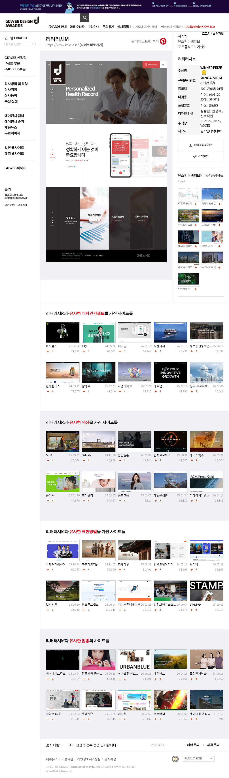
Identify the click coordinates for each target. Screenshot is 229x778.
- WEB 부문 (12, 63)
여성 (203, 94)
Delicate (86, 455)
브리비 (194, 564)
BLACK (205, 121)
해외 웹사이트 (14, 153)
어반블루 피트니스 (129, 674)
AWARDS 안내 (58, 26)
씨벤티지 (159, 346)
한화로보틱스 (162, 455)
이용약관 (67, 759)
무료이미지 (12, 133)
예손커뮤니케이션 (129, 605)
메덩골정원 (161, 495)
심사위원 (10, 89)
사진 (203, 105)
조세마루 (123, 564)
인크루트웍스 (90, 605)
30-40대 (214, 99)
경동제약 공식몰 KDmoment (99, 674)
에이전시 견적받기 (172, 26)
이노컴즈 (51, 346)
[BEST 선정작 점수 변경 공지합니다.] (109, 749)
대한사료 (159, 674)
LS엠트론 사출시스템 (211, 224)
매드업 (158, 386)
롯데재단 (87, 714)
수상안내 (93, 26)
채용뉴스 (10, 127)
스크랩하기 (203, 156)
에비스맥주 (197, 455)
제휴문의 (213, 745)
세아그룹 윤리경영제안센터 (207, 714)
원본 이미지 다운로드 (202, 145)
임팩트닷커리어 (163, 564)
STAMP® (195, 605)
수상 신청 (11, 101)
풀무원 (50, 495)
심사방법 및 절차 (16, 84)
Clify (84, 346)
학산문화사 (207, 246)
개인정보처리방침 (88, 759)
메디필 (122, 346)
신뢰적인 (206, 116)
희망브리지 (53, 714)
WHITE (205, 125)
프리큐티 (87, 495)
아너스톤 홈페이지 (187, 224)
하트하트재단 (90, 564)
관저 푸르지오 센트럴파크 (191, 267)
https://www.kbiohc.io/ (74, 44)
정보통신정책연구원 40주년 (207, 346)
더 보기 (182, 181)
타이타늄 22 (184, 288)
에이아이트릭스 (56, 674)
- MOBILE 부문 (14, 69)
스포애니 (159, 714)
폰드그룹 (123, 495)
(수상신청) (207, 83)
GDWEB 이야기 (15, 168)
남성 (212, 94)
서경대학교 (125, 386)
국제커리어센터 (56, 564)
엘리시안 (51, 605)
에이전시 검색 (14, 115)
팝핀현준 (123, 455)
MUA (49, 455)
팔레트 (86, 386)
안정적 (216, 111)
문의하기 (108, 26)
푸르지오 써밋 (208, 267)
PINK (216, 121)
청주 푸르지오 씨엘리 (203, 386)
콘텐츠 (213, 105)
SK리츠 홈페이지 (186, 246)
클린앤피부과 (198, 674)
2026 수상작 (77, 26)
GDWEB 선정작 (15, 57)
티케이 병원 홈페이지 (212, 203)
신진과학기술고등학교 (168, 605)
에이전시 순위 (14, 121)
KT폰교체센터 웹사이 (188, 203)
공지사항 (110, 759)
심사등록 (123, 26)
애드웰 (122, 714)
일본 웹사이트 (14, 147)
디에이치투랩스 (199, 495)
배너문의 (193, 745)
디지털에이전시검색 (145, 26)
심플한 (205, 111)
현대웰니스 (53, 386)
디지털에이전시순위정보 (200, 26)
